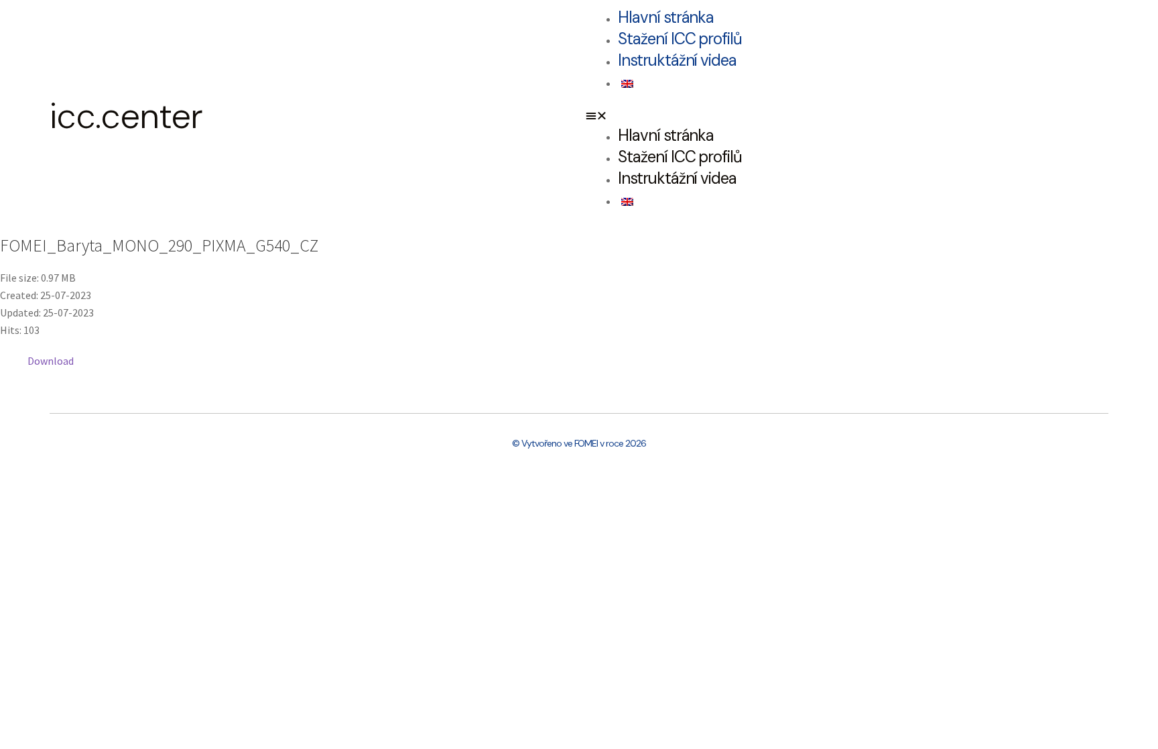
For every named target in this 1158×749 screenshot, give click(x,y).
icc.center (126, 116)
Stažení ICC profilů (680, 38)
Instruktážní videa (677, 60)
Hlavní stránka (666, 17)
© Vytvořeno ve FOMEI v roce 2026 (578, 443)
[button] (847, 116)
